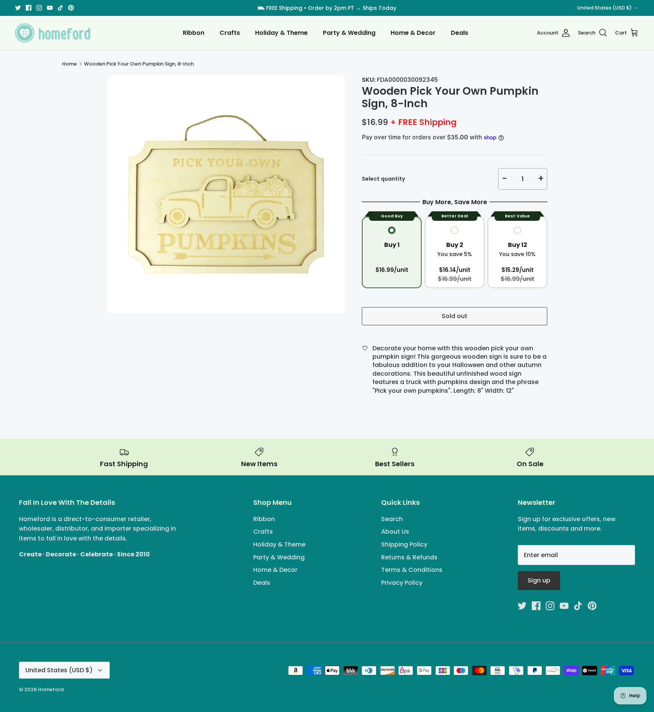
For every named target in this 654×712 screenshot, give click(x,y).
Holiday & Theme (281, 32)
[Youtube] (50, 8)
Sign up (539, 580)
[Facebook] (28, 8)
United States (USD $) (604, 7)
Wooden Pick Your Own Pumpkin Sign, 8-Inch (139, 63)
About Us (395, 531)
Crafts (230, 32)
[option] (226, 194)
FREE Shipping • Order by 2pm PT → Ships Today (331, 8)
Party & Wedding (349, 32)
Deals (459, 32)
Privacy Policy (401, 582)
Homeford (51, 689)
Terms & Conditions (411, 569)
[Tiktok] (60, 8)
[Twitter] (18, 8)
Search (392, 519)
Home (69, 63)
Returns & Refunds (409, 557)
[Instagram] (39, 8)
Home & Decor (413, 32)
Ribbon (193, 32)
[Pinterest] (71, 8)
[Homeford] (53, 32)
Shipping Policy (404, 544)
